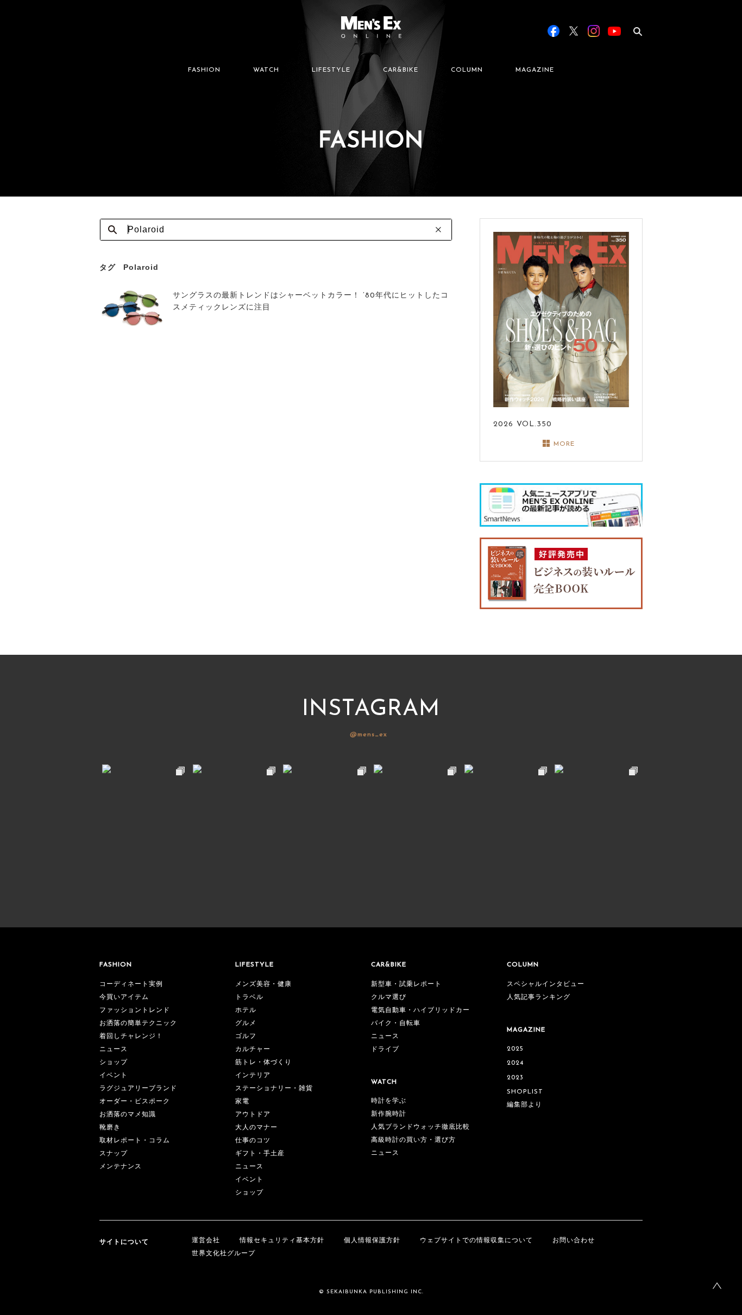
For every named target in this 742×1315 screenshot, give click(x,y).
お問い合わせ (573, 1240)
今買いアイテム (124, 997)
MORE (564, 444)
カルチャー (253, 1049)
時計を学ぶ (388, 1101)
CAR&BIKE (400, 70)
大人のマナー (256, 1127)
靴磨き (110, 1127)
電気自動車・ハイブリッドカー (420, 1010)
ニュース (113, 1049)
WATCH (266, 70)
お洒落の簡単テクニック (138, 1023)
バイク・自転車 (395, 1023)
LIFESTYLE (331, 70)
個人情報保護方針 (372, 1240)
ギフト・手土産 (260, 1153)
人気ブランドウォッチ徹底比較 (420, 1127)
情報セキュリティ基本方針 (282, 1240)
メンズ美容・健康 (263, 984)
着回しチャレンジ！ (131, 1036)
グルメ (245, 1023)
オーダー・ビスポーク (134, 1101)
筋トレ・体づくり (263, 1062)
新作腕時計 (388, 1114)
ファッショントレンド (134, 1010)
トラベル (249, 997)
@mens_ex (368, 734)
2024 (515, 1063)
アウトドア (253, 1114)
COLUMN (467, 70)
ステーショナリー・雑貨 (274, 1088)
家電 (242, 1101)
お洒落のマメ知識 (127, 1114)
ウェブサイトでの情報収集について (476, 1240)
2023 (515, 1077)
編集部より (524, 1105)
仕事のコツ (253, 1140)
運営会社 (206, 1240)
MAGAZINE (534, 70)
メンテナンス (120, 1167)
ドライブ (385, 1049)
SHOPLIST (525, 1092)
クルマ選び (388, 997)
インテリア (253, 1075)
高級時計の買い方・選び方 (413, 1140)
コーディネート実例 (131, 984)
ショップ (113, 1062)
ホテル (245, 1010)
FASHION (204, 70)
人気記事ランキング (538, 997)
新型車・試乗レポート (406, 984)
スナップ (113, 1153)
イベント (113, 1075)
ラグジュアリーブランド (138, 1088)
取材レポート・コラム (134, 1140)
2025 (515, 1049)
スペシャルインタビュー (545, 984)
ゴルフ (245, 1036)
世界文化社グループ (223, 1253)
